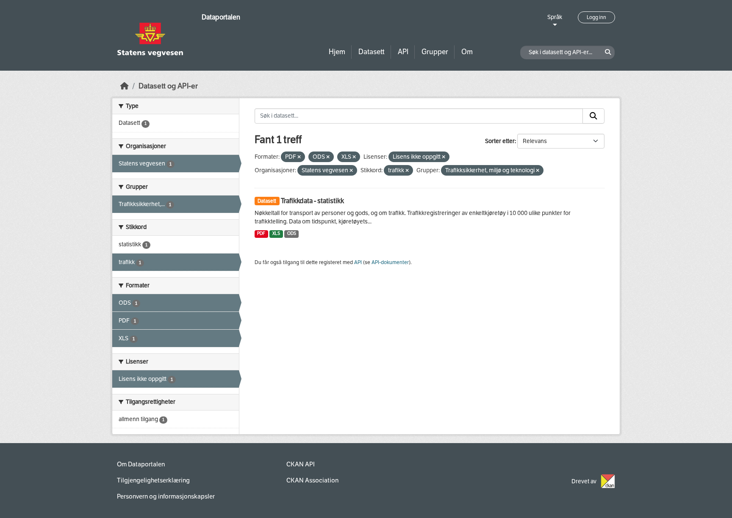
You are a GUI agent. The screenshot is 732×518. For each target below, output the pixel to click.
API (403, 51)
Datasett (371, 51)
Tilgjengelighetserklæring (153, 480)
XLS (276, 233)
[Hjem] (124, 86)
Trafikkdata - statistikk (312, 201)
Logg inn (596, 17)
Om (467, 51)
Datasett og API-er (168, 86)
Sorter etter (500, 141)
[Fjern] (299, 157)
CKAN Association (312, 480)
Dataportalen (221, 17)
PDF (261, 233)
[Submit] (593, 116)
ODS (291, 233)
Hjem (337, 51)
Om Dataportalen (141, 464)
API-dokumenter (390, 262)
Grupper (434, 51)
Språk (554, 17)
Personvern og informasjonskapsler (166, 496)
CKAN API (300, 464)
